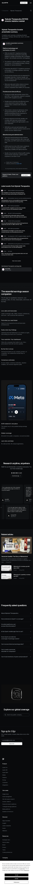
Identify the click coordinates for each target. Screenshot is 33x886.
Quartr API (19, 163)
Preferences (16, 882)
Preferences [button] (26, 870)
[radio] (11, 473)
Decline (16, 878)
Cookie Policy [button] (22, 868)
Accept (16, 875)
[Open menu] (30, 2)
